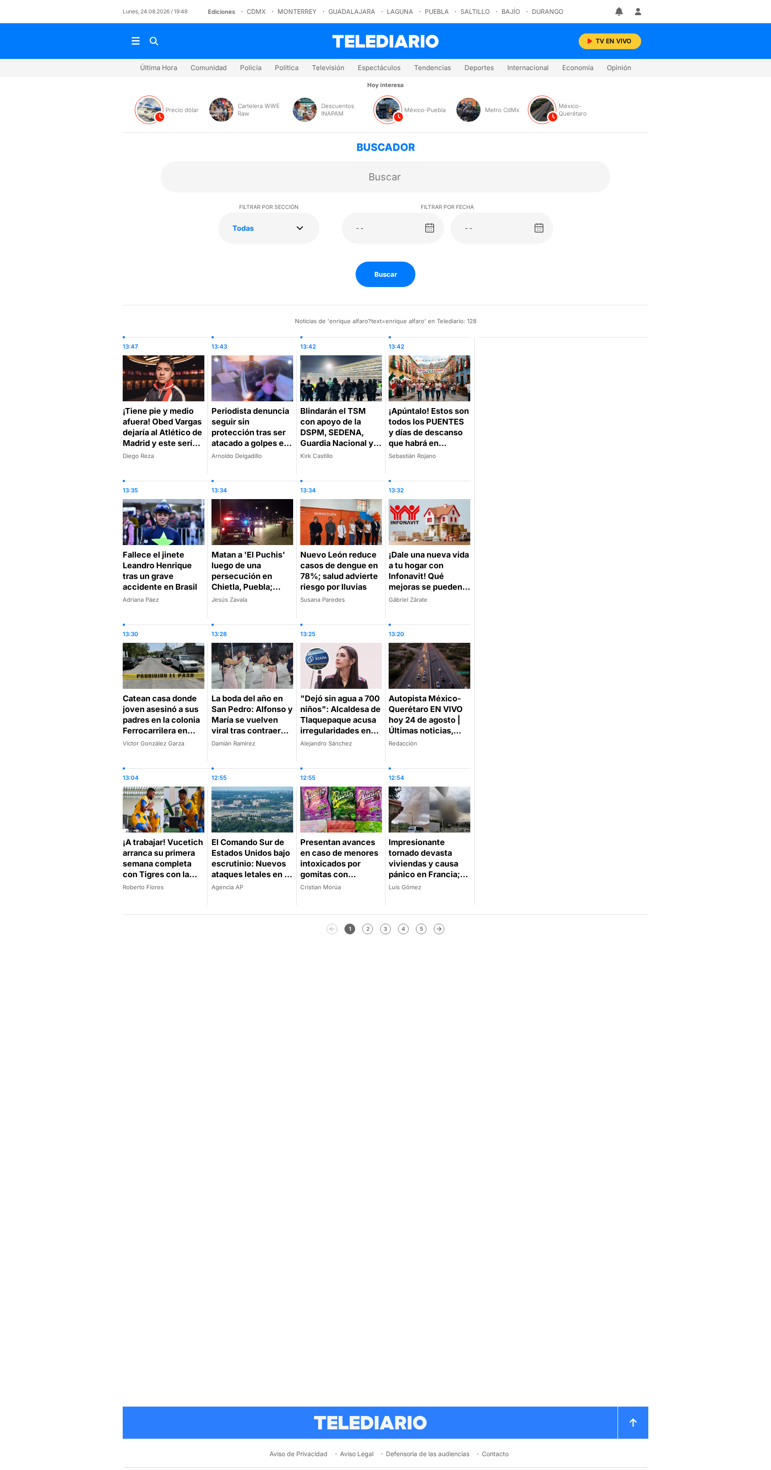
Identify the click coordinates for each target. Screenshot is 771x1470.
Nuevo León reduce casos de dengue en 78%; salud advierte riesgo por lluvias (339, 570)
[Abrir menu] (136, 41)
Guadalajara (351, 11)
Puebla (437, 11)
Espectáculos (379, 67)
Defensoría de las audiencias (427, 1454)
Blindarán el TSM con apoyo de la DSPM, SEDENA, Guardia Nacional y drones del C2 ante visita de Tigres (336, 437)
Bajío (511, 11)
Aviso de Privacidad (298, 1454)
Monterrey (297, 11)
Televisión (328, 67)
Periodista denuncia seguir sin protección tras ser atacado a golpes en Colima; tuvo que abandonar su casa (250, 437)
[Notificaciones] (619, 11)
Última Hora (158, 67)
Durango (548, 11)
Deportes (479, 67)
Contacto (495, 1454)
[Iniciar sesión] (638, 12)
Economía (577, 67)
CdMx (256, 11)
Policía (250, 67)
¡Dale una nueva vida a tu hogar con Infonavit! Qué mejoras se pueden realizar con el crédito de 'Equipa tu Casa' (429, 587)
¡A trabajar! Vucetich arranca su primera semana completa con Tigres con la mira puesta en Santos (163, 868)
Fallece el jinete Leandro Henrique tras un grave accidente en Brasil (160, 570)
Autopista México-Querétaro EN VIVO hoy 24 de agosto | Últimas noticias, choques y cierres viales (426, 725)
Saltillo (475, 11)
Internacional (528, 67)
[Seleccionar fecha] (429, 228)
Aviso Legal (356, 1454)
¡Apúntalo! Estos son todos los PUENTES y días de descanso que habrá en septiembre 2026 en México (429, 437)
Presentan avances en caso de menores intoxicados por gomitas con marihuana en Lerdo (339, 863)
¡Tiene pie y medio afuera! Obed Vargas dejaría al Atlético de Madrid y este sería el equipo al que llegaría (162, 437)
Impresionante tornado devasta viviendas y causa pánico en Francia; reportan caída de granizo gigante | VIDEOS (424, 874)
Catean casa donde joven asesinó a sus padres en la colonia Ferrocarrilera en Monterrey (161, 720)
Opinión (619, 67)
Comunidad (209, 67)
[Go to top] (633, 1423)
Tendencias (432, 67)
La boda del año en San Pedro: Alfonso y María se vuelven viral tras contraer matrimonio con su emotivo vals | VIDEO (252, 725)
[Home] (385, 41)
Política (286, 67)
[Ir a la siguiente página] (439, 929)
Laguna (400, 11)
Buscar (385, 274)
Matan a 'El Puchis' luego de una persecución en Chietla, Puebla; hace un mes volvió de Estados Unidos (248, 581)
